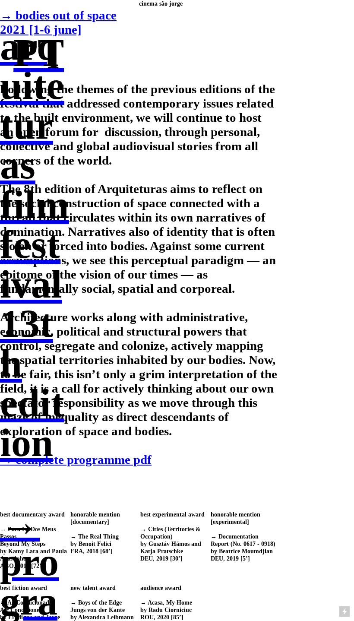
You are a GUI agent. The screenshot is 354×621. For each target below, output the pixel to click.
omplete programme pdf (76, 459)
